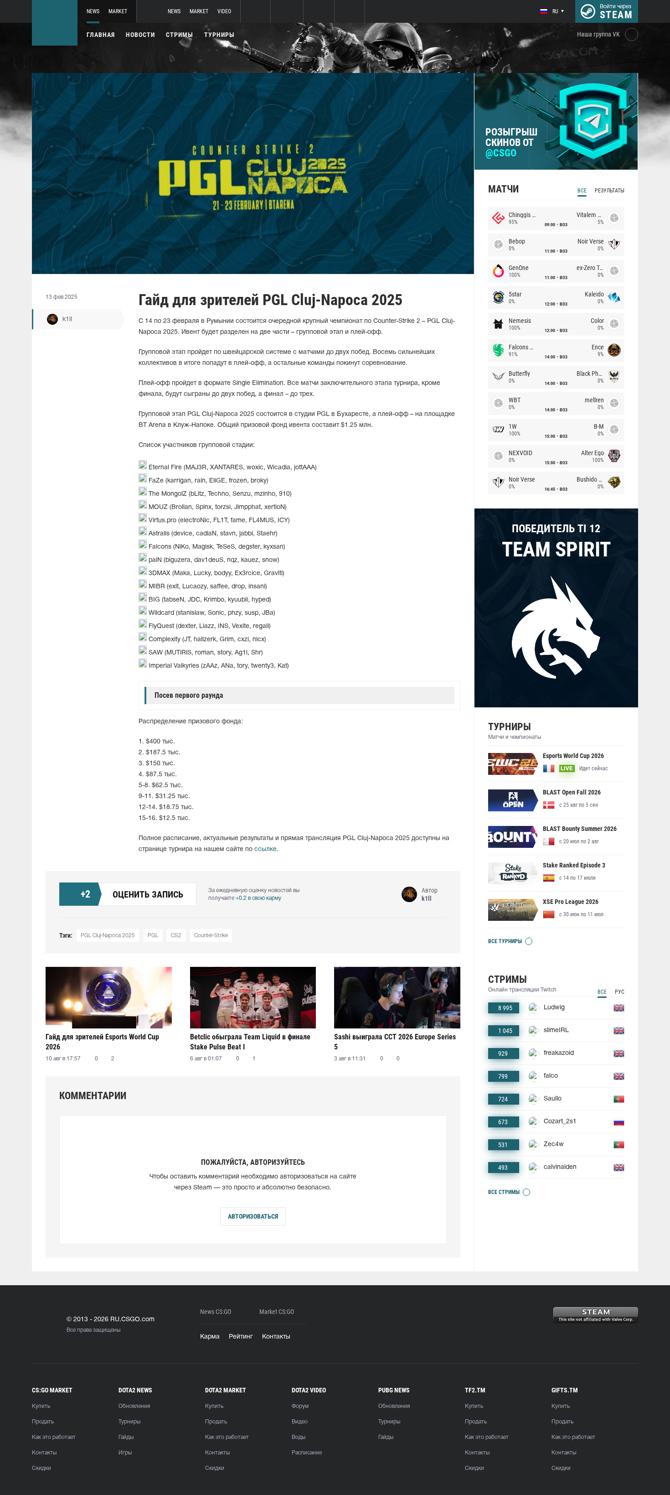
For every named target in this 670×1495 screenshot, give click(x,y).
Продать (43, 1421)
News (93, 11)
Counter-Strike (211, 935)
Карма (210, 1337)
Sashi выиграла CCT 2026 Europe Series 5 (395, 1042)
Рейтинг (241, 1337)
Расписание (307, 1452)
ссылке (265, 849)
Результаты (609, 190)
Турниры (219, 34)
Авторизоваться (253, 1216)
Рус (619, 992)
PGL (153, 935)
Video (224, 11)
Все (582, 190)
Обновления (134, 1406)
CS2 (176, 935)
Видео (300, 1421)
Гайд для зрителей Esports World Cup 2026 (102, 1042)
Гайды (126, 1437)
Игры (125, 1452)
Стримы (179, 34)
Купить (41, 1406)
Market (117, 11)
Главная (101, 34)
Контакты (276, 1337)
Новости (140, 34)
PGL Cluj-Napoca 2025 (108, 935)
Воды (298, 1437)
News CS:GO (215, 1312)
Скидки (41, 1468)
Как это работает (54, 1437)
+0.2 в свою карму (258, 898)
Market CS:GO (276, 1312)
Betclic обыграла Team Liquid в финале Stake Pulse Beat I (250, 1042)
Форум (300, 1406)
